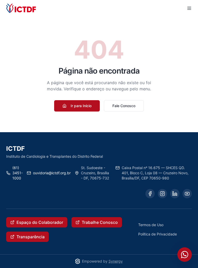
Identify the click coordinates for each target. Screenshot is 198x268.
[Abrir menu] (189, 8)
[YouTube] (187, 193)
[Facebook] (150, 193)
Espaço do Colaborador (39, 222)
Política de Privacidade (157, 234)
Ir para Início (81, 106)
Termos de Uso (150, 225)
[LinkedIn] (174, 193)
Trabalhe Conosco (100, 222)
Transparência (30, 236)
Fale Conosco (123, 106)
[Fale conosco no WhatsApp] (184, 254)
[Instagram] (162, 193)
